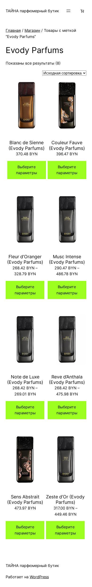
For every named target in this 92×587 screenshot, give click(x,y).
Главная (13, 30)
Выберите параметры (26, 169)
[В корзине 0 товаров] (82, 11)
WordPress (39, 577)
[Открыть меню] (68, 11)
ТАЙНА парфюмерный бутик (32, 10)
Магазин (32, 30)
